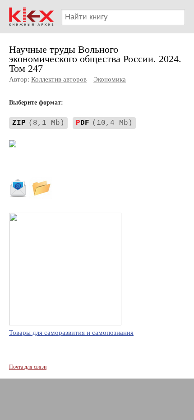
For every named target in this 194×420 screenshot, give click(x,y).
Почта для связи (27, 367)
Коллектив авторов (59, 79)
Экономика (109, 79)
